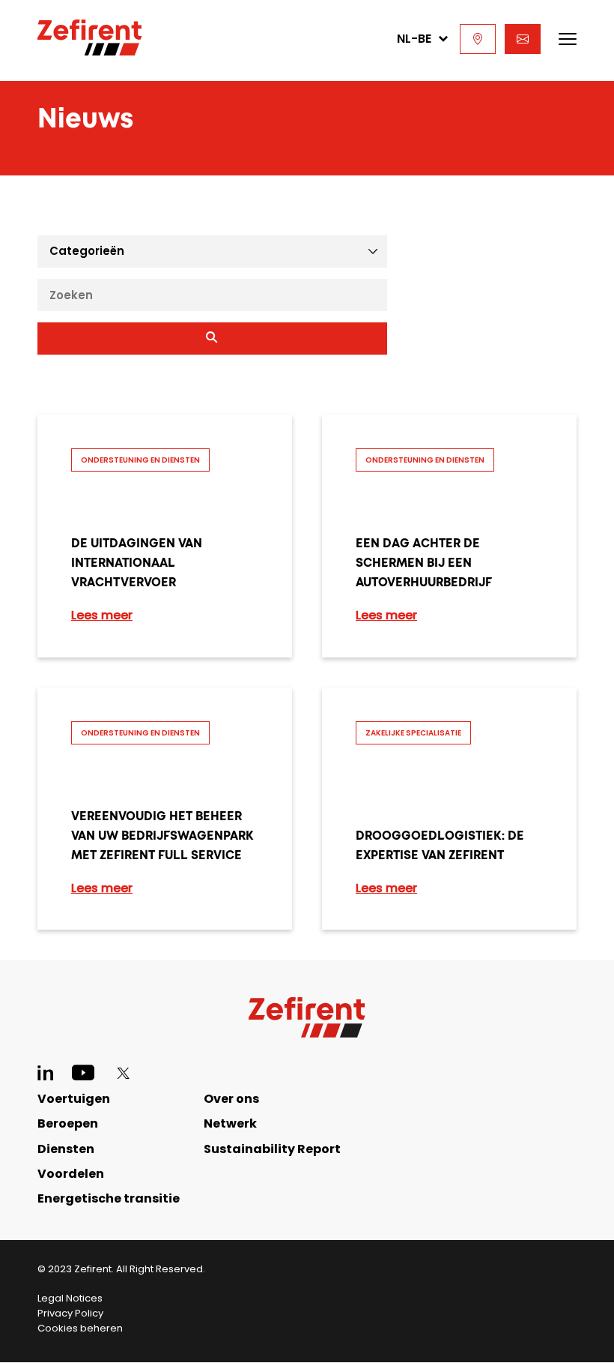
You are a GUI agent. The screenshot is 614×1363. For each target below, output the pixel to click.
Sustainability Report (272, 1149)
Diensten (65, 1149)
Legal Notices (70, 1298)
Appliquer (212, 338)
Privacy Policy (70, 1313)
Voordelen (70, 1173)
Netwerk (230, 1123)
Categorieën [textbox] (86, 251)
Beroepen (67, 1123)
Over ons (231, 1098)
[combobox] (212, 251)
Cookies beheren (80, 1328)
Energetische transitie (108, 1198)
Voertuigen (73, 1098)
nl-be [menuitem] (414, 38)
